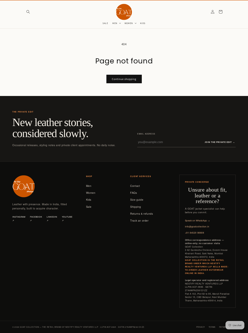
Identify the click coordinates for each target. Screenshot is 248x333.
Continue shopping (124, 79)
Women (90, 192)
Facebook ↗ (36, 218)
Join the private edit (220, 142)
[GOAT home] (43, 186)
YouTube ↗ (67, 218)
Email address (146, 134)
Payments (224, 327)
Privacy (200, 327)
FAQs (133, 192)
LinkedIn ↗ (52, 218)
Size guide (136, 199)
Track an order (139, 220)
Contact (135, 186)
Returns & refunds (141, 213)
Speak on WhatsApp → (197, 220)
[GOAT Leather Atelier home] (124, 11)
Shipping (135, 206)
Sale (89, 206)
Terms (212, 327)
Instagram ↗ (18, 218)
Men (89, 186)
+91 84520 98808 (194, 232)
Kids (88, 199)
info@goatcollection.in (197, 226)
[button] (28, 12)
